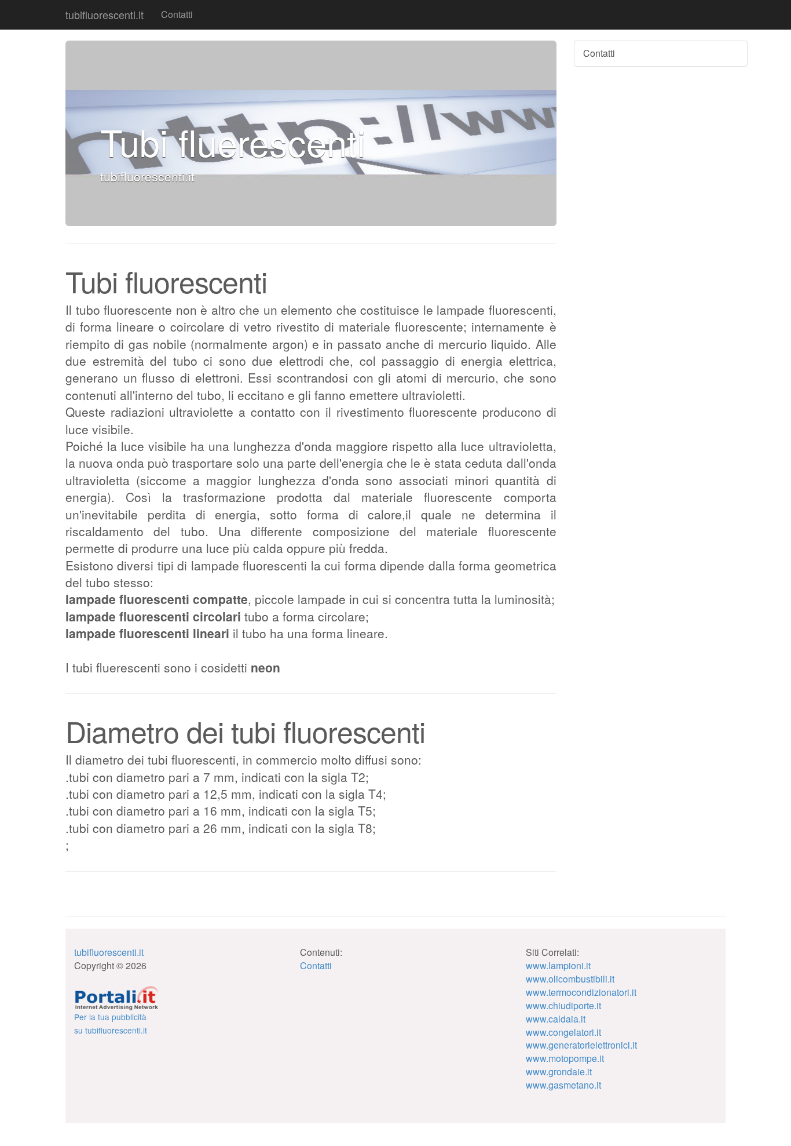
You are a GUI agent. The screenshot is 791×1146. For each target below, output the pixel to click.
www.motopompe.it (565, 1058)
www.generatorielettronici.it (581, 1045)
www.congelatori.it (563, 1032)
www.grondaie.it (559, 1071)
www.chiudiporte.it (563, 1005)
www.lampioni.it (558, 965)
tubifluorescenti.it (104, 14)
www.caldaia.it (555, 1018)
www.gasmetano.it (563, 1085)
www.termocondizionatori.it (581, 992)
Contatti (177, 14)
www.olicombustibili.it (570, 978)
